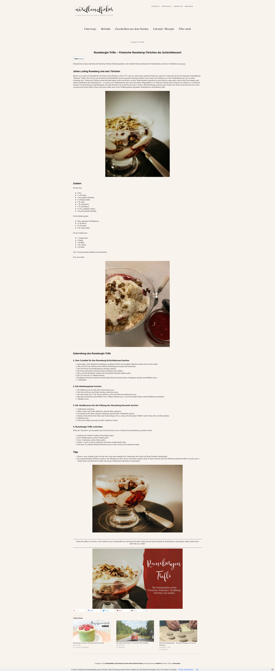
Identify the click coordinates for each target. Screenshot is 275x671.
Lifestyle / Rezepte (163, 29)
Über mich (185, 29)
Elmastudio (176, 663)
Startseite (155, 6)
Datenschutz (167, 6)
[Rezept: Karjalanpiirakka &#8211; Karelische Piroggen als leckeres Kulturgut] (180, 631)
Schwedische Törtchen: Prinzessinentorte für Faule (88, 643)
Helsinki (105, 29)
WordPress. (159, 663)
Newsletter (178, 6)
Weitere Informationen (185, 669)
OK (197, 669)
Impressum (189, 6)
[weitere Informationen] (146, 610)
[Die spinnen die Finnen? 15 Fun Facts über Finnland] (136, 631)
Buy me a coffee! (139, 543)
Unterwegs (90, 29)
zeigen (81, 59)
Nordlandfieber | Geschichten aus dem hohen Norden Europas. (124, 663)
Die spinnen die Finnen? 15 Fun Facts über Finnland (132, 643)
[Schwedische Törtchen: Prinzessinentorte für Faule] (93, 631)
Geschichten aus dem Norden (131, 29)
